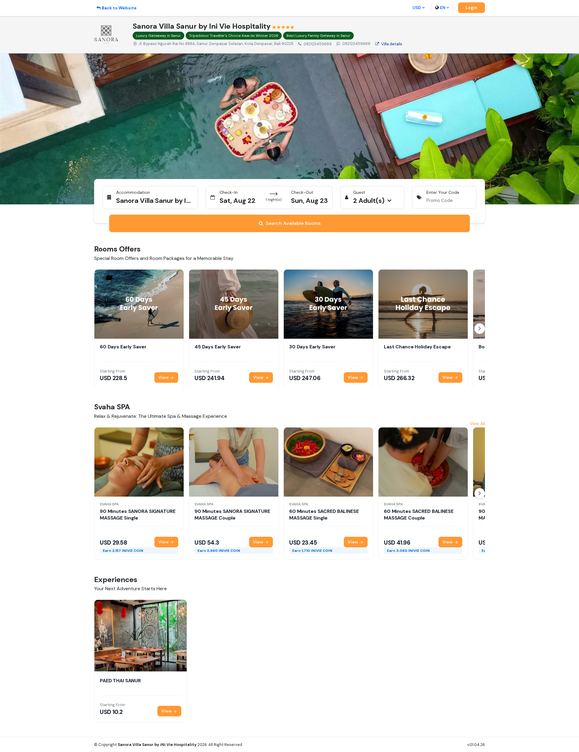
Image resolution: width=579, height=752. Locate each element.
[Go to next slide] (479, 328)
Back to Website (119, 8)
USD (417, 7)
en (442, 7)
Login (471, 7)
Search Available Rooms (293, 223)
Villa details (391, 43)
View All (477, 423)
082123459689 (356, 43)
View (163, 377)
